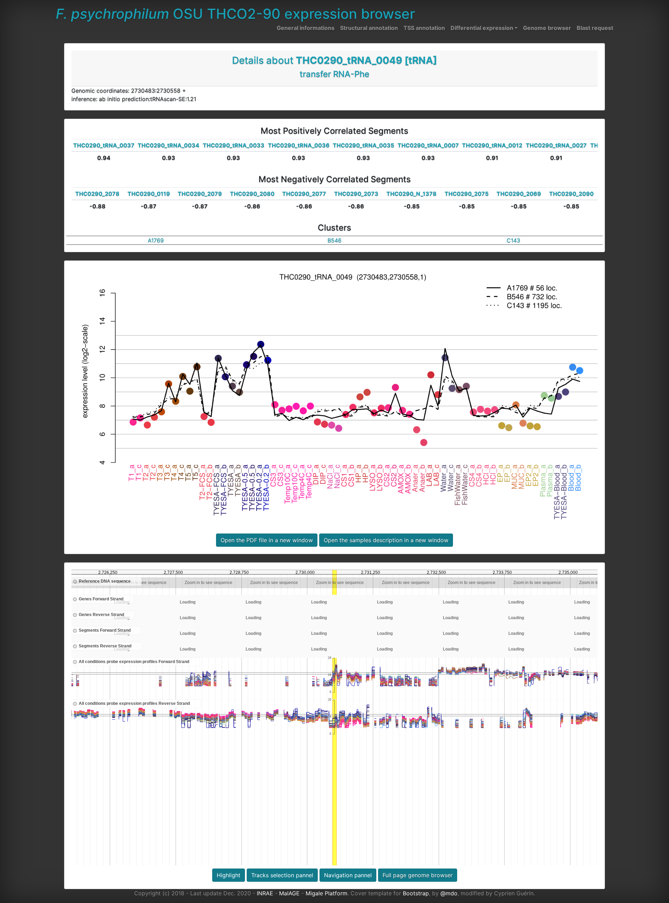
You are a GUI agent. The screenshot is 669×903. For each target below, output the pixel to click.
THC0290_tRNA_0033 (233, 145)
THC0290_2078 (97, 193)
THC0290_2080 (252, 193)
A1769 (156, 240)
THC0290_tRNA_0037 (103, 145)
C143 (513, 240)
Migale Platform (326, 893)
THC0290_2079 (200, 193)
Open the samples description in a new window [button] (386, 540)
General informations (305, 27)
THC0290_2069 (519, 193)
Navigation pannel (348, 875)
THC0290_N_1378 (411, 193)
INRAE (265, 893)
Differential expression (482, 27)
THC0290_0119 (149, 193)
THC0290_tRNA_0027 (556, 145)
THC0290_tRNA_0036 (299, 145)
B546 (334, 240)
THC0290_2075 (467, 193)
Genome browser (547, 27)
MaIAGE (289, 893)
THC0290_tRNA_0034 (168, 145)
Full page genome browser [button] (418, 875)
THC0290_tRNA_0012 (492, 145)
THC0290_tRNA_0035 (363, 145)
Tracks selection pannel (282, 875)
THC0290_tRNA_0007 (428, 145)
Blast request (595, 27)
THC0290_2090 (571, 193)
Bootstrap (416, 893)
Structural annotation (369, 27)
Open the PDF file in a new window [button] (267, 540)
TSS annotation (424, 27)
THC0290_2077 (304, 193)
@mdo (448, 893)
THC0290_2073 (356, 193)
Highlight (228, 875)
